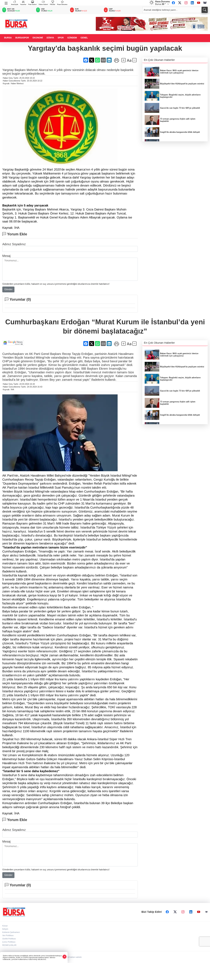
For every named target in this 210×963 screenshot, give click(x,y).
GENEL (84, 37)
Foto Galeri (32, 4)
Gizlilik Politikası (9, 939)
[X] (179, 2)
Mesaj (6, 255)
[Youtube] (198, 2)
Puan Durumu (62, 4)
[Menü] (6, 2)
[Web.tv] (205, 2)
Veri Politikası (8, 935)
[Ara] (205, 10)
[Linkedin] (192, 2)
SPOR (61, 37)
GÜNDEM (72, 37)
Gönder (8, 289)
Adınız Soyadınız (14, 244)
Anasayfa (14, 4)
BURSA (8, 37)
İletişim (5, 929)
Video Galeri (43, 4)
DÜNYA (50, 37)
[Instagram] (186, 2)
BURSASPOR (22, 37)
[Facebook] (173, 2)
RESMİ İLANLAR (9, 945)
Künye (5, 926)
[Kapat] (64, 957)
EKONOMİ (38, 37)
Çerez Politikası (8, 942)
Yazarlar (23, 4)
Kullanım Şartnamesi (11, 932)
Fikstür (52, 4)
